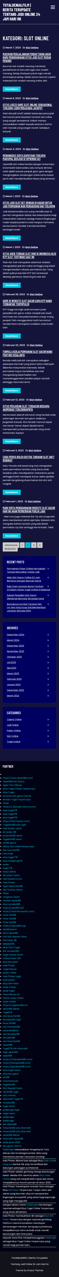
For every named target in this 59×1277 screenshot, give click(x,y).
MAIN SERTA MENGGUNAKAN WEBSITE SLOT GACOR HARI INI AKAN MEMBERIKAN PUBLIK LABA (29, 509)
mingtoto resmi (11, 897)
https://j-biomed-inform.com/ (19, 806)
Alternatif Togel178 (13, 1099)
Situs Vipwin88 (10, 933)
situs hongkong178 (12, 860)
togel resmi (9, 1106)
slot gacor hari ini (12, 1146)
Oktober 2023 (14, 656)
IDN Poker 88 (10, 940)
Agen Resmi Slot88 (13, 886)
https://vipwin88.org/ (14, 925)
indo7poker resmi (12, 828)
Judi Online (13, 725)
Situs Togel (8, 792)
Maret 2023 (13, 673)
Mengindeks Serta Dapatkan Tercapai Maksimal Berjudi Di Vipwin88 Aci (24, 157)
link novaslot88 (11, 951)
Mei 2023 (11, 668)
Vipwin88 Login (11, 1091)
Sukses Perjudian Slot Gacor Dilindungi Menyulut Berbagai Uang (25, 597)
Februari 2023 (14, 679)
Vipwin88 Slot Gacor (14, 781)
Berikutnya (10, 548)
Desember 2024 (15, 634)
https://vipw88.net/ (13, 907)
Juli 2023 (11, 662)
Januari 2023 (13, 684)
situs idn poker (10, 962)
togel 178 (7, 868)
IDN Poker (13, 1190)
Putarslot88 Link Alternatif (17, 1127)
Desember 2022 (15, 690)
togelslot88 (9, 1084)
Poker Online (14, 730)
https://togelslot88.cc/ (15, 1005)
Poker (6, 803)
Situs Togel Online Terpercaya (19, 788)
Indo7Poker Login (12, 976)
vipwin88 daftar (11, 1008)
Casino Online (14, 719)
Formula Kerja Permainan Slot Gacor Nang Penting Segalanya (27, 353)
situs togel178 (10, 810)
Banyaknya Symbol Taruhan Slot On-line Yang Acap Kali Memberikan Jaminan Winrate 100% (26, 607)
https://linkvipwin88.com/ (17, 1063)
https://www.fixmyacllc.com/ (18, 911)
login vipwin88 (10, 1052)
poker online (9, 972)
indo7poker (9, 980)
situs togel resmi (11, 1070)
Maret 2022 (13, 695)
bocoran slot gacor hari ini (17, 796)
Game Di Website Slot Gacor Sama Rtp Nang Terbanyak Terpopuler (27, 302)
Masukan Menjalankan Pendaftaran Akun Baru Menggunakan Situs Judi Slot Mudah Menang (27, 57)
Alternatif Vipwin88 (13, 1138)
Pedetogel (8, 1149)
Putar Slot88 (9, 915)
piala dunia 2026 (11, 1142)
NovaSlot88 (9, 1037)
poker (6, 864)
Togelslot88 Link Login (14, 824)
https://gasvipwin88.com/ (17, 1066)
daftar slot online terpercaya (18, 846)
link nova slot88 (11, 850)
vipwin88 (7, 1055)
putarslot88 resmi (12, 835)
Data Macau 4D (11, 994)
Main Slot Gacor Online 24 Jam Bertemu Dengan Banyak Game (24, 579)
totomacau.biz (10, 1081)
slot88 (6, 1077)
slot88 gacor (9, 842)
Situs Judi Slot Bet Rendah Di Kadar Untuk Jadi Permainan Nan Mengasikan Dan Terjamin (29, 204)
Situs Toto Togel (11, 947)
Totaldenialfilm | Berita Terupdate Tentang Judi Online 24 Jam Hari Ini (21, 12)
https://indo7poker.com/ (16, 821)
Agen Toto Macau (12, 785)
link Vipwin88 (10, 1124)
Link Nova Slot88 (11, 1016)
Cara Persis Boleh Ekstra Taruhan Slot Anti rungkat (28, 458)
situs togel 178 (10, 857)
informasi (8, 853)
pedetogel (8, 1117)
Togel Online (13, 741)
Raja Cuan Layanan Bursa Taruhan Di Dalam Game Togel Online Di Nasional (28, 588)
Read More (11, 89)
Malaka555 (9, 943)
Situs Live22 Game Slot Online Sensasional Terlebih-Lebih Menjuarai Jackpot (27, 106)
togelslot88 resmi (12, 839)
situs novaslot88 (11, 904)
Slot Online (32, 47)
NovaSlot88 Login (12, 1019)
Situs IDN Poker (11, 983)
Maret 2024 (13, 640)
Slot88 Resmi (10, 929)
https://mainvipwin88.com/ (18, 1059)
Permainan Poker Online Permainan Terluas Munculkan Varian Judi (26, 570)
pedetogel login (11, 1109)
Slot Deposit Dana (12, 1088)
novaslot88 (9, 1102)
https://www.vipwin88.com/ (18, 777)
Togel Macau (10, 969)
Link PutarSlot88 (11, 1026)
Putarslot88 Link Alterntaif (17, 1131)
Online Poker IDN (12, 958)
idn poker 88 (9, 832)
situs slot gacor (11, 1073)
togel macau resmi (13, 954)
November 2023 (15, 651)
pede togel (9, 990)
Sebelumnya (11, 545)
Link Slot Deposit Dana (15, 936)
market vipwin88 (12, 900)
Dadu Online (9, 987)
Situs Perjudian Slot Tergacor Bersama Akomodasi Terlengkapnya (26, 407)
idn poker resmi (11, 875)
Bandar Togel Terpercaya (17, 799)
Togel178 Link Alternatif (15, 1048)
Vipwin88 (7, 1044)
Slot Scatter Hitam (13, 889)
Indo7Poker (9, 882)
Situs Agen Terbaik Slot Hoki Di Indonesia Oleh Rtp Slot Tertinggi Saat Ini (29, 255)
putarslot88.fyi (10, 1030)
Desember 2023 (15, 645)
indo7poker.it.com (12, 879)
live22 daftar (9, 871)
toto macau (9, 1095)
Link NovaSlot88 (11, 1034)
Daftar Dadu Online (13, 998)
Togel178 (7, 1012)
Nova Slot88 (9, 1023)
